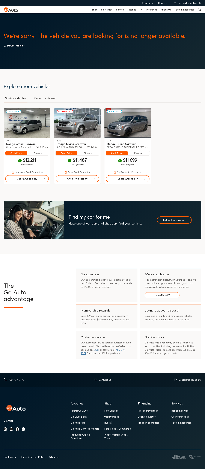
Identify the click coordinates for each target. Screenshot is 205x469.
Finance (131, 9)
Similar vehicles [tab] (15, 98)
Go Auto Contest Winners (85, 428)
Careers (162, 2)
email (96, 349)
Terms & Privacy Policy (33, 457)
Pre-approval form (148, 410)
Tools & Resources (184, 9)
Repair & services (180, 410)
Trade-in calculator (148, 422)
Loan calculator (146, 416)
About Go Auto (79, 410)
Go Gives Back (79, 416)
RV (141, 9)
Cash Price (16, 153)
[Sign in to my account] (200, 3)
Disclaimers (10, 457)
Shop (95, 9)
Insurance (151, 9)
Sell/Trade (107, 9)
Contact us (148, 2)
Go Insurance (178, 416)
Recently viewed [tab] (45, 98)
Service (120, 9)
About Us (166, 9)
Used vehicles (111, 416)
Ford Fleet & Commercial (117, 428)
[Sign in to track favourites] (46, 112)
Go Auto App (78, 422)
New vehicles (111, 410)
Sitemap (54, 457)
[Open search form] (199, 9)
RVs (106, 422)
